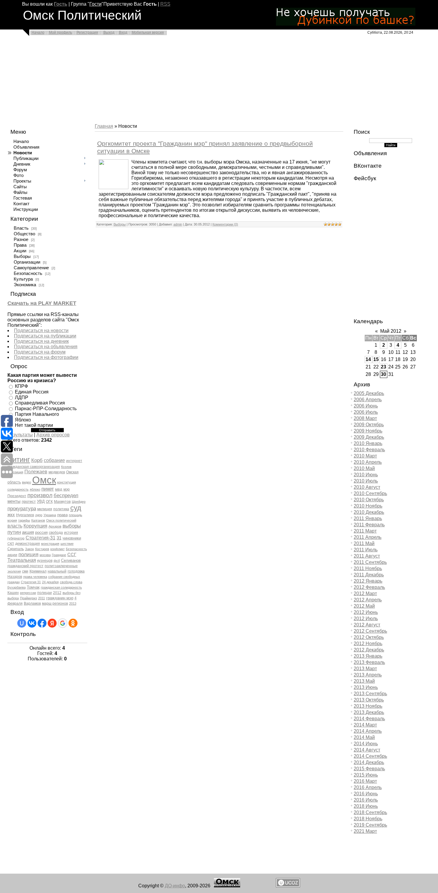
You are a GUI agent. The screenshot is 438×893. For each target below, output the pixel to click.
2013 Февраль (369, 662)
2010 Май (364, 468)
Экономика (25, 284)
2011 (41, 598)
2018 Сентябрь (370, 812)
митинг (18, 459)
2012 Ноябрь (368, 643)
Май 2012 (390, 331)
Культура (23, 279)
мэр (66, 489)
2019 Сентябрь (370, 824)
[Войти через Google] (62, 623)
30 (383, 374)
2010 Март (365, 455)
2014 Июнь (366, 743)
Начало (38, 32)
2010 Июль (366, 480)
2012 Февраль (369, 587)
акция (28, 532)
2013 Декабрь (369, 712)
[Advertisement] (179, 81)
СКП (10, 543)
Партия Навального (37, 414)
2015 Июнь (366, 774)
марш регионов (55, 603)
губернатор (15, 538)
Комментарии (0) (225, 224)
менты (14, 501)
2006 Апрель (368, 399)
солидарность (18, 489)
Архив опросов (53, 434)
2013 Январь (368, 656)
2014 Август (367, 749)
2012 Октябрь (369, 637)
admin (177, 224)
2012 (57, 593)
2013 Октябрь (369, 699)
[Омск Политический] (227, 885)
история (71, 532)
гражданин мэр (59, 598)
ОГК (49, 502)
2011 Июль (366, 549)
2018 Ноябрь (368, 818)
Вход (123, 32)
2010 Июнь (366, 474)
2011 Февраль (369, 524)
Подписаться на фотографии (46, 357)
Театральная (21, 560)
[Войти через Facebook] (42, 623)
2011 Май (364, 543)
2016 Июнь (366, 793)
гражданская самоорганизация (33, 467)
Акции (20, 250)
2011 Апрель (367, 537)
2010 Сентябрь (370, 493)
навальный (57, 571)
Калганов (38, 520)
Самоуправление (31, 267)
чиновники (72, 538)
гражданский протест (25, 566)
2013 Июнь (366, 687)
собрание (54, 460)
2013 (72, 603)
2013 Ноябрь (368, 706)
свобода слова (71, 582)
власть (14, 525)
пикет (47, 489)
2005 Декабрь (369, 393)
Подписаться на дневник (41, 341)
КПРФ (21, 386)
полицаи (44, 593)
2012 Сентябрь (370, 631)
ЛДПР (21, 397)
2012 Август (367, 624)
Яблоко (23, 419)
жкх (11, 514)
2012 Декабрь (369, 649)
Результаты (20, 434)
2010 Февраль (369, 449)
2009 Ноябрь (368, 430)
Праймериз (28, 598)
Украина (50, 515)
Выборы (22, 256)
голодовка (76, 571)
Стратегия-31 (40, 537)
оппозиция (15, 472)
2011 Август (367, 555)
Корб (37, 460)
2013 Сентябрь (370, 693)
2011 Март (365, 530)
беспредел (66, 495)
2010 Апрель (368, 462)
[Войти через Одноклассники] (73, 623)
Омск (44, 480)
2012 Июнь (366, 612)
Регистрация (87, 32)
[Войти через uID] (21, 623)
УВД (41, 501)
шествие (67, 543)
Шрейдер (79, 501)
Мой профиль (60, 32)
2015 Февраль (369, 768)
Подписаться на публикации (45, 335)
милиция (44, 509)
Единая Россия (32, 391)
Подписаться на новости (41, 330)
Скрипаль (15, 549)
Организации (27, 262)
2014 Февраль (369, 718)
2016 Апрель (368, 787)
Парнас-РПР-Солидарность (46, 408)
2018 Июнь (366, 806)
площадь (75, 515)
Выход (108, 32)
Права (20, 245)
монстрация (50, 543)
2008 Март (365, 418)
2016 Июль (366, 799)
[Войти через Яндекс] (52, 623)
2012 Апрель (368, 599)
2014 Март (365, 724)
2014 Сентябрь (370, 756)
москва (45, 555)
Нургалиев (25, 515)
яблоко (35, 489)
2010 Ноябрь (368, 505)
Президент (16, 496)
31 (59, 538)
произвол (39, 495)
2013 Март (365, 668)
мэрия (12, 520)
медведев (57, 472)
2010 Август (367, 487)
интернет (74, 461)
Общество (24, 233)
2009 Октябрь (369, 424)
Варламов (32, 603)
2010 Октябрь (369, 499)
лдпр (38, 515)
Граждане (59, 555)
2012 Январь (368, 581)
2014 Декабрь (369, 762)
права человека (35, 576)
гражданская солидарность (61, 587)
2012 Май (364, 606)
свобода (56, 532)
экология (14, 571)
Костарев (42, 549)
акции (12, 555)
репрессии (28, 593)
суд (75, 508)
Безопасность (28, 273)
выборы (72, 526)
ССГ (71, 554)
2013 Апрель (368, 674)
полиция (28, 554)
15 (376, 359)
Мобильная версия (148, 32)
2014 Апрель (368, 731)
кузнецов (44, 560)
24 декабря (50, 582)
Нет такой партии (34, 425)
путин (14, 532)
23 (383, 366)
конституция (66, 482)
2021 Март (365, 831)
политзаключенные (61, 566)
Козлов (66, 467)
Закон (29, 549)
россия (41, 532)
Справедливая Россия (40, 402)
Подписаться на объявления (45, 346)
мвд (58, 489)
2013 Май (364, 681)
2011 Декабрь (369, 574)
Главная (104, 126)
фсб (57, 560)
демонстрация (27, 544)
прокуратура (21, 508)
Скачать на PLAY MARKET (41, 303)
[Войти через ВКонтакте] (31, 623)
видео (26, 482)
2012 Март (365, 593)
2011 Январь (368, 518)
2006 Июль (366, 412)
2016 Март (365, 781)
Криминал (37, 571)
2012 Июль (366, 618)
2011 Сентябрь (370, 562)
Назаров (14, 577)
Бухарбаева (16, 587)
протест (29, 501)
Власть (21, 228)
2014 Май (364, 737)
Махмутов (62, 502)
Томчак (33, 587)
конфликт (57, 549)
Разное (21, 239)
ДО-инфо (175, 885)
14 (368, 359)
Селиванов (71, 560)
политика (61, 509)
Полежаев (35, 471)
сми (25, 571)
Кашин (13, 593)
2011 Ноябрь (368, 568)
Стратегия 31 (31, 582)
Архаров (55, 526)
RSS (165, 4)
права (62, 515)
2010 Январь (368, 443)
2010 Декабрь (369, 512)
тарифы (24, 520)
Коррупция (35, 525)
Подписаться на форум (40, 351)
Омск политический (61, 520)
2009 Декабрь (369, 437)
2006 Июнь (366, 405)
